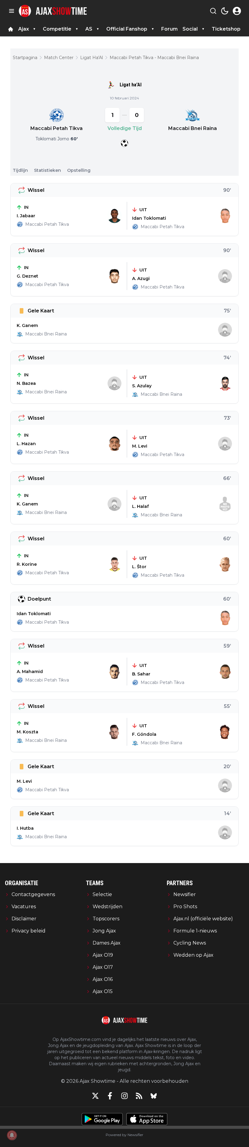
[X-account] (95, 1095)
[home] (10, 29)
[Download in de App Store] (146, 1119)
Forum (169, 29)
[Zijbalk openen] (11, 11)
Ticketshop (226, 29)
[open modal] (237, 11)
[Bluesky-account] (153, 1095)
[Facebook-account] (110, 1095)
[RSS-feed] (139, 1095)
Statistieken (47, 170)
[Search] (213, 11)
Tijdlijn (20, 170)
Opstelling (78, 170)
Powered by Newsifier (124, 1134)
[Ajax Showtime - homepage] (53, 11)
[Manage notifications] (12, 1135)
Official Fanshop (126, 29)
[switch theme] (224, 11)
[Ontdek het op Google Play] (102, 1119)
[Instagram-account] (124, 1095)
